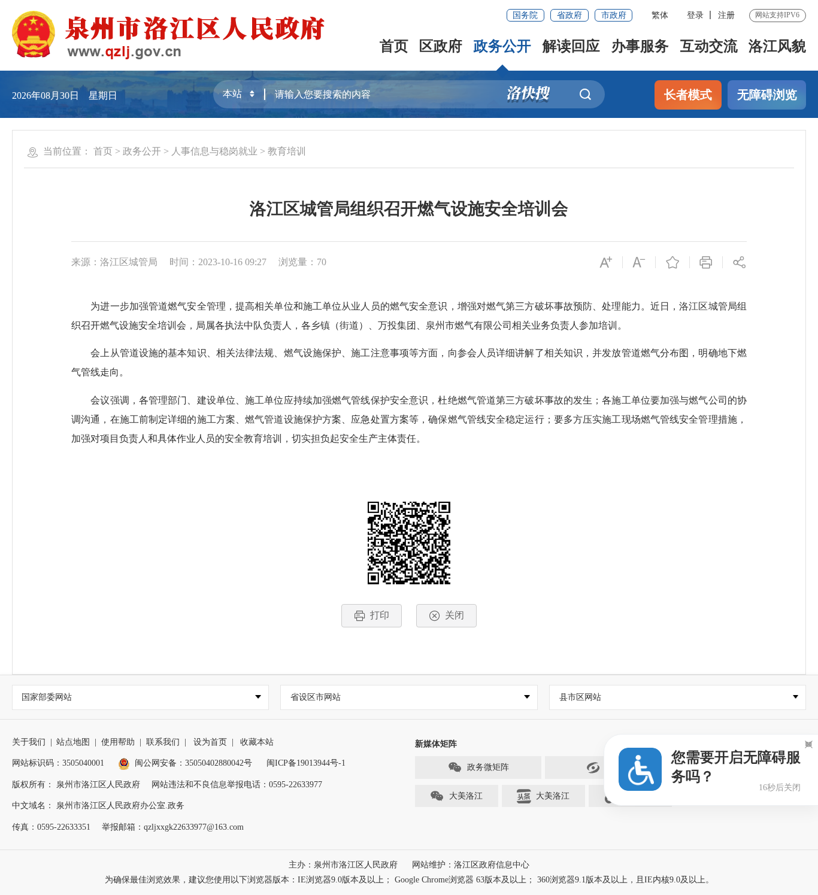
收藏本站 (257, 742)
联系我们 (163, 742)
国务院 (525, 15)
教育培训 (287, 151)
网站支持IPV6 (777, 15)
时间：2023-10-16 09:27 (217, 262)
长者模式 (688, 94)
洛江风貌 (777, 46)
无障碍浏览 (767, 94)
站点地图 (73, 742)
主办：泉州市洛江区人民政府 (343, 864)
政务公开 (502, 46)
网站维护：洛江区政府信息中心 (470, 864)
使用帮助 (118, 742)
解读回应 (571, 46)
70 (321, 262)
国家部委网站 (47, 697)
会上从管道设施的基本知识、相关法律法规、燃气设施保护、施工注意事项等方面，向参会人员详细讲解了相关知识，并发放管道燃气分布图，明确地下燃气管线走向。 (409, 362)
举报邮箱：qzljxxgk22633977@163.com (173, 827)
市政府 (613, 15)
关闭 (454, 615)
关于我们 (29, 742)
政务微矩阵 (488, 767)
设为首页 (210, 742)
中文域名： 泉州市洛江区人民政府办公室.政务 (98, 805)
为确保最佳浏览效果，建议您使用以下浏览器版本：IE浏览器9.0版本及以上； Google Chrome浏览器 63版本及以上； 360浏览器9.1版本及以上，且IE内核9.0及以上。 (409, 879)
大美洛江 (466, 795)
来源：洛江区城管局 (114, 262)
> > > (199, 151)
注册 (726, 15)
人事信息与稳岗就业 (214, 151)
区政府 (440, 46)
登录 (695, 15)
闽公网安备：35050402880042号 (193, 763)
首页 (394, 46)
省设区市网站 (315, 697)
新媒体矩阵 (436, 743)
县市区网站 (580, 697)
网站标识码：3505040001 (58, 763)
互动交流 (709, 46)
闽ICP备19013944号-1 (306, 763)
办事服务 (640, 46)
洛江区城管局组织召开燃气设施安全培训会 (409, 208)
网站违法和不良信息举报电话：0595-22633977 (237, 784)
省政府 (569, 15)
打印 (379, 615)
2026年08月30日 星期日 (64, 95)
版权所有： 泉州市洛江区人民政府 (76, 784)
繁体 (660, 15)
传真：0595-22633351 (51, 827)
